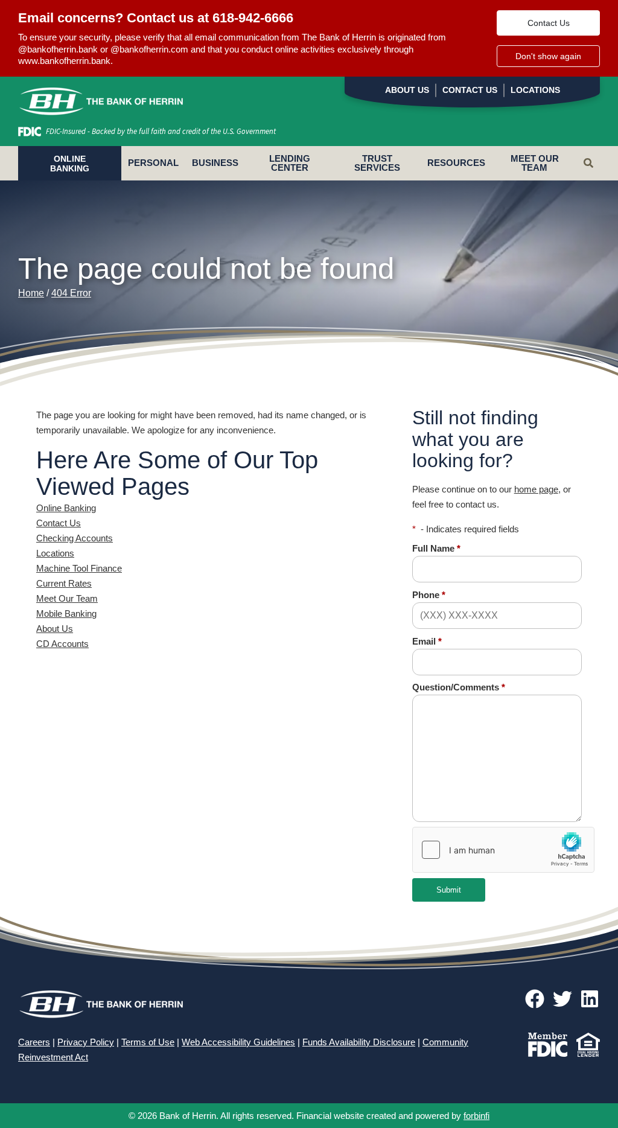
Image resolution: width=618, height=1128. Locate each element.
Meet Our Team (535, 163)
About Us (407, 90)
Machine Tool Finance (79, 568)
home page (536, 489)
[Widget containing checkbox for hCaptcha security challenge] (503, 850)
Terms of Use (147, 1042)
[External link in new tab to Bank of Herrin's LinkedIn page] (589, 1000)
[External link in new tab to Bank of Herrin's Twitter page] (565, 1000)
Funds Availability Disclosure (358, 1042)
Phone (428, 595)
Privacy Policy (85, 1042)
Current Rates (64, 583)
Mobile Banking (66, 613)
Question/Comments (458, 687)
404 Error (71, 293)
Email (427, 641)
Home (31, 293)
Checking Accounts (74, 538)
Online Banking (66, 508)
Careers (34, 1042)
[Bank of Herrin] (100, 98)
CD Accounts (62, 644)
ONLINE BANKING (69, 163)
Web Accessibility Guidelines (238, 1042)
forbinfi (476, 1115)
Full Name (436, 548)
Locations (535, 90)
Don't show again (548, 56)
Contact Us (548, 23)
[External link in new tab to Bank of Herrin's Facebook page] (537, 1000)
